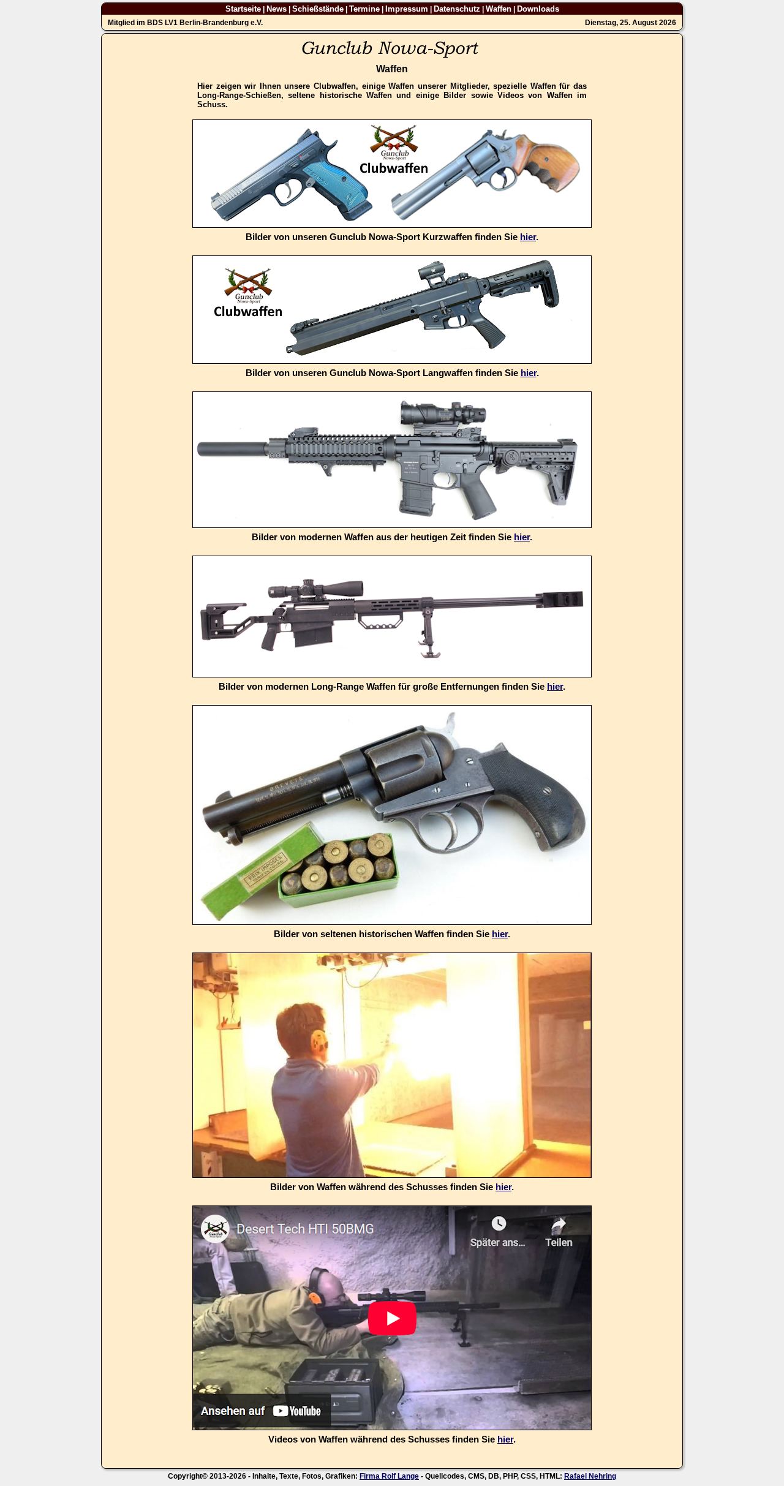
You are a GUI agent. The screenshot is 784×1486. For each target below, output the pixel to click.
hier (528, 237)
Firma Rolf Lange (389, 1476)
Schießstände (318, 8)
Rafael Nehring (590, 1476)
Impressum (406, 8)
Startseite (243, 8)
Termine (364, 8)
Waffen (498, 8)
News (276, 8)
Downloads (538, 8)
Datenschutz (457, 8)
